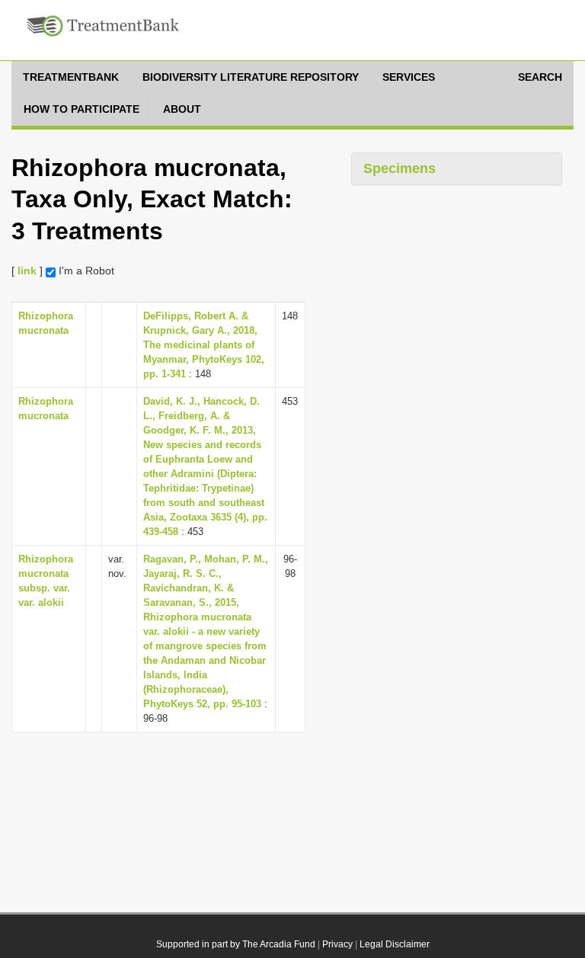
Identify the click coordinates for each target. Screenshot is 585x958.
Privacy (337, 944)
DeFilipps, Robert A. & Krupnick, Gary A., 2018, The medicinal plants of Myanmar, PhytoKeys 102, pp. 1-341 (203, 345)
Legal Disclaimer (395, 944)
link (27, 270)
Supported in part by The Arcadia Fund (235, 944)
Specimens (399, 168)
